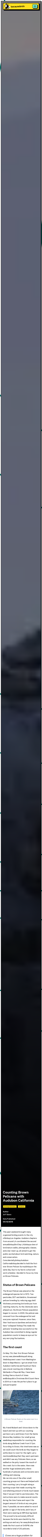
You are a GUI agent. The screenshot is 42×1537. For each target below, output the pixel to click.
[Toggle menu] (34, 6)
